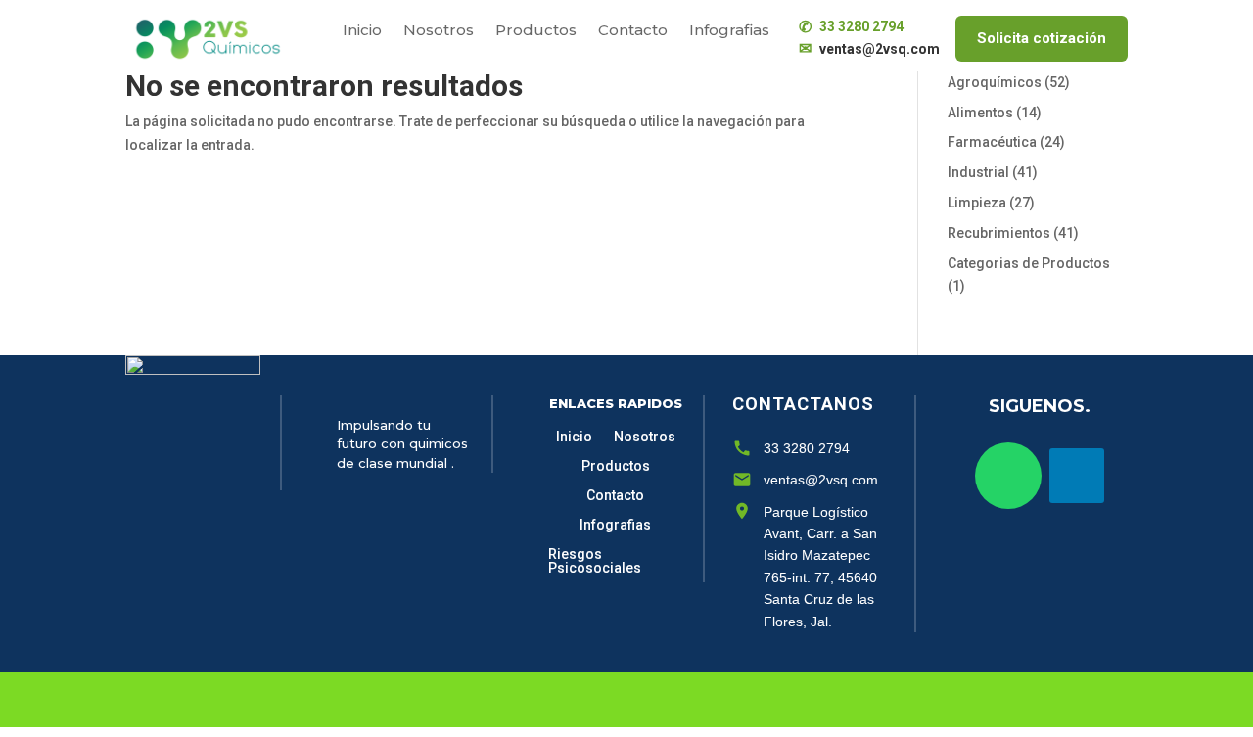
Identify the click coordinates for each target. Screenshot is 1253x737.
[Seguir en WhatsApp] (1008, 475)
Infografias (729, 31)
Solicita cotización (1041, 38)
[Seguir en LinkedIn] (1076, 475)
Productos (536, 31)
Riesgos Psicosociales (594, 561)
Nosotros (438, 31)
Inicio (362, 31)
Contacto (633, 31)
